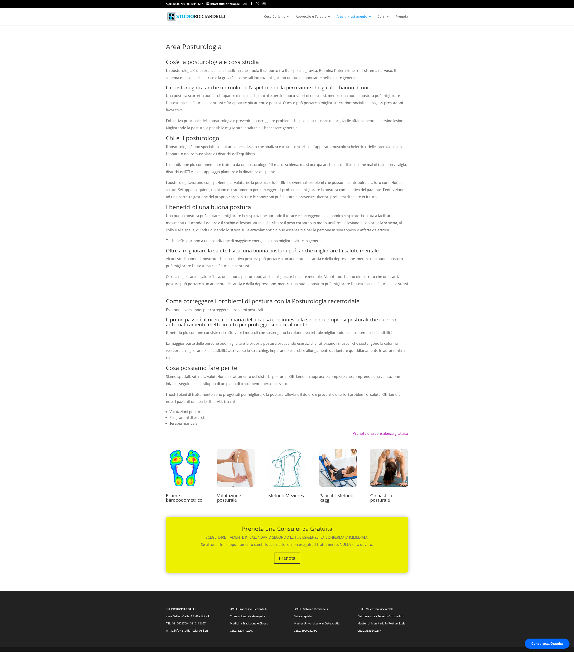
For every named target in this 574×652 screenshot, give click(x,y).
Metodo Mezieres (286, 496)
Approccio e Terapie (311, 17)
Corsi (381, 17)
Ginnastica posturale (381, 498)
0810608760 (180, 623)
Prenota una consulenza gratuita (380, 433)
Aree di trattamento (352, 17)
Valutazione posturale (229, 498)
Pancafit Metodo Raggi (336, 498)
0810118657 (198, 623)
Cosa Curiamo (274, 17)
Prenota (402, 17)
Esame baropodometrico (184, 498)
